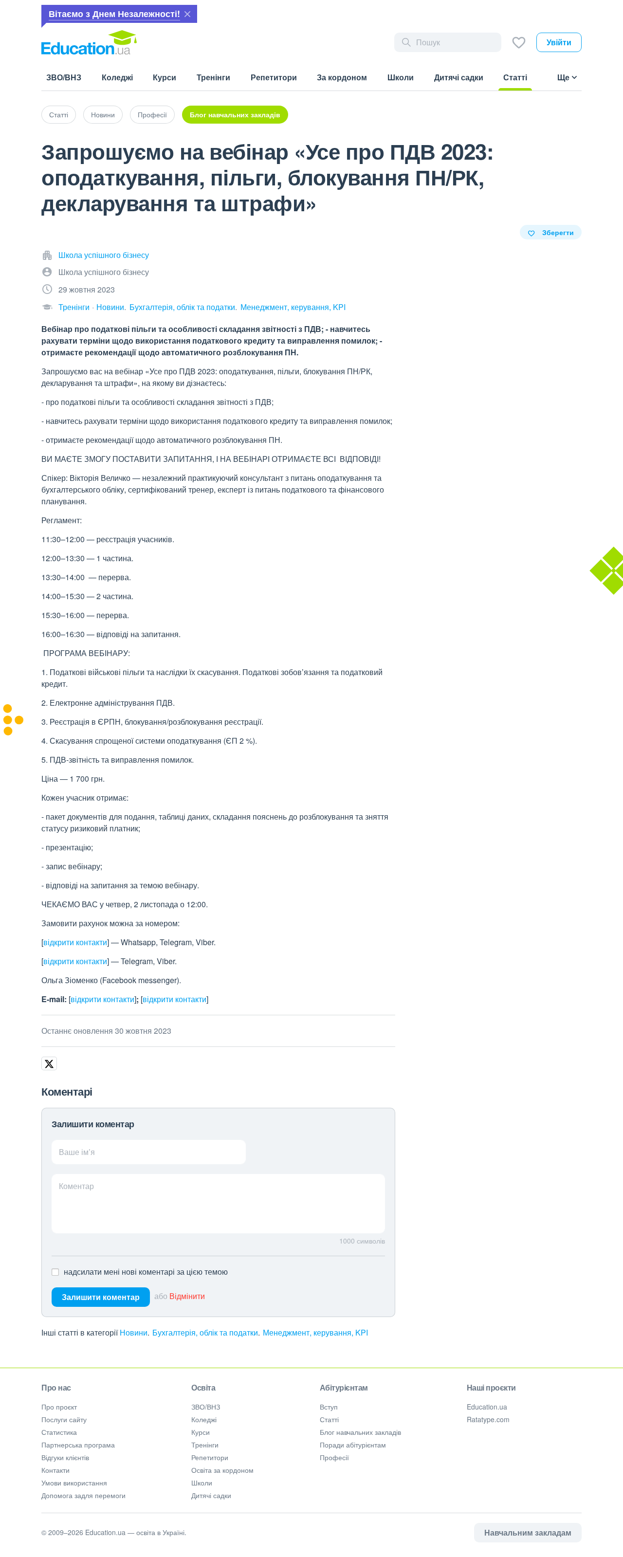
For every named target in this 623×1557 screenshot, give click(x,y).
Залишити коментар (101, 1296)
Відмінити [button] (187, 1295)
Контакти (55, 1470)
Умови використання (74, 1482)
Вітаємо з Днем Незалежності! (114, 13)
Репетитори (209, 1457)
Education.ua (487, 1406)
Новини (103, 114)
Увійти (559, 42)
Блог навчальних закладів (235, 114)
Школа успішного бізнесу (103, 254)
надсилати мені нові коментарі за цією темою (146, 1271)
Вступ (329, 1406)
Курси (200, 1432)
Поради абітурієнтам (353, 1444)
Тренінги (74, 306)
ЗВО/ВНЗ (205, 1406)
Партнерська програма (78, 1444)
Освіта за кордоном (222, 1470)
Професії (152, 114)
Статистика (59, 1432)
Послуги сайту (64, 1419)
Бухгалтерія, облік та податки (182, 306)
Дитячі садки (211, 1495)
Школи (201, 1482)
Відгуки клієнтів (65, 1457)
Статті (58, 114)
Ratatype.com (488, 1419)
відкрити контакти (75, 942)
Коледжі (204, 1419)
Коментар (76, 1185)
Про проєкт (59, 1406)
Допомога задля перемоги (83, 1495)
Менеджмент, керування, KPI (293, 306)
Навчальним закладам (527, 1532)
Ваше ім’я (77, 1151)
